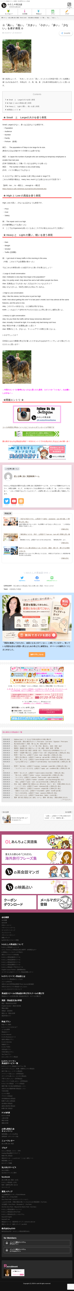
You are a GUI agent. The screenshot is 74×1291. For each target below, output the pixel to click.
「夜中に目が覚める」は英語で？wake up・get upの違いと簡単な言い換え (38, 757)
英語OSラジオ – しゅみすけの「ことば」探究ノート (17, 1158)
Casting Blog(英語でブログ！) (11, 1153)
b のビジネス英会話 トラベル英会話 (13, 1083)
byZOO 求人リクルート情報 (10, 940)
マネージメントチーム (8, 927)
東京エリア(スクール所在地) (10, 954)
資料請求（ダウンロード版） (10, 1136)
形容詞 (13, 589)
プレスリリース (6, 932)
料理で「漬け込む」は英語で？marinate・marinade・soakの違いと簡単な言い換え (41, 766)
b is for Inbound (6, 1034)
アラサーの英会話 (7, 1096)
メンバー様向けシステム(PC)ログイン (18, 1243)
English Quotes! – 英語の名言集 (11, 1006)
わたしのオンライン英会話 (10, 1057)
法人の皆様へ (6, 1170)
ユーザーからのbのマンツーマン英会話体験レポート (17, 972)
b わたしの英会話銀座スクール (11, 957)
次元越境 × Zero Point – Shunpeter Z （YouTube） (17, 1204)
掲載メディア (6, 937)
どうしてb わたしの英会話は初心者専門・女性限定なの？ (19, 949)
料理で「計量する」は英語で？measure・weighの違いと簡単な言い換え (37, 788)
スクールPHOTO (7, 981)
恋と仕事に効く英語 (8, 1143)
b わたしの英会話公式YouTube (11, 1212)
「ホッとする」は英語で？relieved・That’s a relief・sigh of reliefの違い (36, 777)
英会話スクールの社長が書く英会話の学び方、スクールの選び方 (21, 996)
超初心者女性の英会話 (8, 1106)
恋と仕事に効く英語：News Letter (41, 586)
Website (21, 504)
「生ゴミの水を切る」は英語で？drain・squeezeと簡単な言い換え (35, 793)
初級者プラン (6, 1044)
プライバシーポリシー (8, 935)
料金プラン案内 (6, 1024)
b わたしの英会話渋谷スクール (11, 962)
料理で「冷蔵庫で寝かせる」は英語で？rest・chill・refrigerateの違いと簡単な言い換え (42, 753)
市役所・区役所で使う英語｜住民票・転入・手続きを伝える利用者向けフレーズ (40, 750)
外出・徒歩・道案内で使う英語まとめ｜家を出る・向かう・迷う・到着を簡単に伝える (42, 784)
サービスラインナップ (8, 930)
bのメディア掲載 (7, 1163)
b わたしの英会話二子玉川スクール (12, 967)
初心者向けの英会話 (20, 586)
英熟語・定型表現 (7, 1011)
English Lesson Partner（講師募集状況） (14, 969)
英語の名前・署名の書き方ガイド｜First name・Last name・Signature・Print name (41, 741)
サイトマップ (6, 1187)
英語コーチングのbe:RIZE (9, 1197)
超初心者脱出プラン (8, 1039)
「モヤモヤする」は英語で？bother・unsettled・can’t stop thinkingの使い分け (39, 779)
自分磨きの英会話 (7, 1103)
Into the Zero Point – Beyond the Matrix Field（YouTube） (19, 1207)
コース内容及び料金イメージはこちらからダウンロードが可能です (28, 427)
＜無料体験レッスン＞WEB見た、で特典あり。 (37, 703)
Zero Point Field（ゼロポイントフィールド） (15, 1199)
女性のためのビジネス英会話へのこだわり (14, 986)
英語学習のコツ (6, 1015)
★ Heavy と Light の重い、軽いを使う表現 (22, 106)
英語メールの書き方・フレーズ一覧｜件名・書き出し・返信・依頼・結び (38, 746)
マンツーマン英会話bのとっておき (12, 979)
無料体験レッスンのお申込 (10, 1134)
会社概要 (4, 920)
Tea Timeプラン (6, 1054)
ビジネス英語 (6, 1093)
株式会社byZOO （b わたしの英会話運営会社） (16, 1231)
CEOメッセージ (6, 925)
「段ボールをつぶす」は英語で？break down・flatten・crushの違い (36, 795)
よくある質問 (6, 1029)
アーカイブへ (66, 800)
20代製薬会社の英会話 (8, 1098)
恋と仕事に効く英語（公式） (10, 1180)
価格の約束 (5, 1123)
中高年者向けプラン (8, 1052)
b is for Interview (7, 1042)
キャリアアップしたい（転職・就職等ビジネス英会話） (18, 1068)
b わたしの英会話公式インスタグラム (13, 1214)
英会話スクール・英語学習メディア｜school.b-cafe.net (18, 1222)
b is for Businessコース (9, 1037)
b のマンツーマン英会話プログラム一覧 (14, 1066)
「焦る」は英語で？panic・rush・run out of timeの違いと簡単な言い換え (37, 782)
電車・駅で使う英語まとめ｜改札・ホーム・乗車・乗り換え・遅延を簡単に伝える (41, 797)
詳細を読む (65, 529)
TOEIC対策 (5, 1091)
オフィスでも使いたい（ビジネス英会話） (14, 1076)
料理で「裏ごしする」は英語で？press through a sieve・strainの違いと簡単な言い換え (42, 759)
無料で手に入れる (37, 654)
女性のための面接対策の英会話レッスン (14, 1088)
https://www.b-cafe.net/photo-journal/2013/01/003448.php (24, 189)
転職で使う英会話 (7, 1108)
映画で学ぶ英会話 (7, 1155)
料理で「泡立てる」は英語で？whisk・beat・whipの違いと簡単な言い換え (38, 755)
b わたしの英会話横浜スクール (11, 964)
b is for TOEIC (6, 1047)
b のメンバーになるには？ (10, 1027)
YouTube (14, 504)
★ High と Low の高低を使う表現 (18, 103)
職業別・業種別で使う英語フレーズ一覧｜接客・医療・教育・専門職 (36, 748)
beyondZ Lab (6, 1219)
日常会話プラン (6, 1049)
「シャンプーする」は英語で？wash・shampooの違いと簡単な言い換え (37, 786)
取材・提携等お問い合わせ (10, 1185)
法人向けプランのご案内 (9, 1172)
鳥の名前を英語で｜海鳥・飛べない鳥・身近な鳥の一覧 (32, 744)
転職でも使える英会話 (8, 1101)
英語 (19, 589)
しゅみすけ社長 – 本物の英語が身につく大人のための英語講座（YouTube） (25, 1202)
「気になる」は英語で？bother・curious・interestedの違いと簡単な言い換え (38, 775)
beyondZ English (7, 1217)
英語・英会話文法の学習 (9, 1003)
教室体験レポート (7, 1160)
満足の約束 (5, 1120)
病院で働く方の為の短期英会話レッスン (14, 1086)
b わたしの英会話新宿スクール (11, 959)
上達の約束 (5, 1118)
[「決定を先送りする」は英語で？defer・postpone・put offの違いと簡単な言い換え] (10, 522)
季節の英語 (5, 1008)
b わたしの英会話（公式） (10, 1182)
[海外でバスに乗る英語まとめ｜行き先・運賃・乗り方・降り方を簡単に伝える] (10, 551)
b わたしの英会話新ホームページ (12, 1209)
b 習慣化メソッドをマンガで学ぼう (12, 952)
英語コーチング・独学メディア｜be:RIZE (14, 1224)
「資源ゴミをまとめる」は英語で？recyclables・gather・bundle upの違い (38, 791)
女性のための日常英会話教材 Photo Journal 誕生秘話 (18, 984)
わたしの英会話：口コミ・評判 (11, 1151)
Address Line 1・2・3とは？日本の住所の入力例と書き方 (32, 739)
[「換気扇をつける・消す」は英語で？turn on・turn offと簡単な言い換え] (10, 538)
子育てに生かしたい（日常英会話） (12, 1078)
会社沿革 (4, 922)
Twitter (6, 504)
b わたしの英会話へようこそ (10, 947)
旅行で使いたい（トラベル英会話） (12, 1071)
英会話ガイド (6, 1032)
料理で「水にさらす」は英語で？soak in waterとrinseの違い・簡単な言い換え (39, 773)
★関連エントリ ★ (13, 110)
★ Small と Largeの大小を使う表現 (20, 100)
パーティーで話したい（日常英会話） (13, 1073)
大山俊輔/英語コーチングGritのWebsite (13, 1194)
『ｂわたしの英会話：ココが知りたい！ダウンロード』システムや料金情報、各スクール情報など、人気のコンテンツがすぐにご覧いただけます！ (37, 689)
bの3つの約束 (6, 1115)
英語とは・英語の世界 (8, 1013)
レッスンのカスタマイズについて (12, 989)
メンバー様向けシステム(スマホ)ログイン (18, 1250)
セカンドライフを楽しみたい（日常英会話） (15, 1081)
